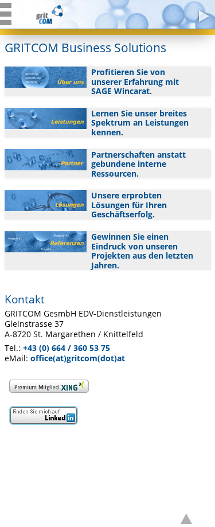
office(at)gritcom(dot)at (77, 358)
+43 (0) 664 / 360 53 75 (66, 348)
